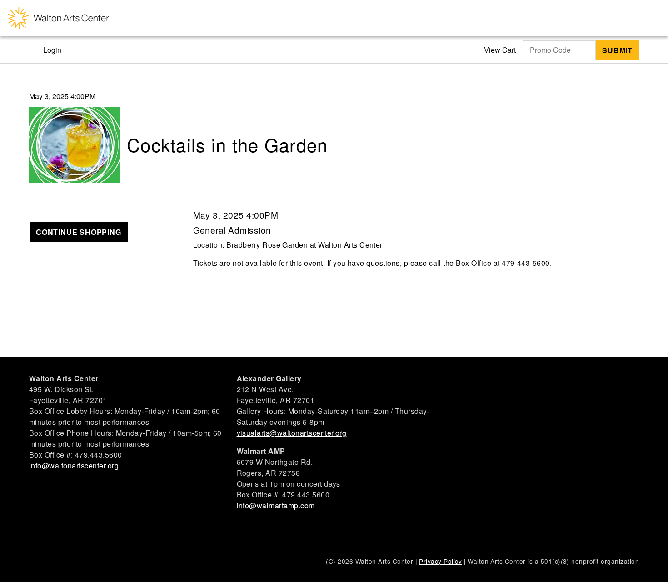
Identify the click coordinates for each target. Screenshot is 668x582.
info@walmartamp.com (276, 505)
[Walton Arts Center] (58, 18)
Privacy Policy (440, 561)
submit (617, 50)
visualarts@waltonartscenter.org (292, 433)
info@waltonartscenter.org (74, 465)
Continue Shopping (78, 232)
